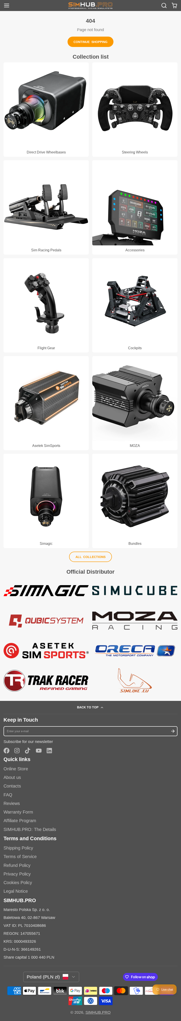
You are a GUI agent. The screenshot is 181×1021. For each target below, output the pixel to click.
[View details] (46, 590)
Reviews (12, 803)
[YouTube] (39, 751)
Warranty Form (18, 812)
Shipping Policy (18, 848)
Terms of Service (20, 856)
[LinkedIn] (49, 751)
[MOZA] (134, 403)
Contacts (12, 786)
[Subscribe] (172, 731)
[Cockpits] (134, 305)
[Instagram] (17, 751)
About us (12, 777)
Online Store (16, 768)
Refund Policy (17, 865)
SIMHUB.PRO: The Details (30, 829)
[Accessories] (134, 207)
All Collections (90, 557)
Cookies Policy (18, 882)
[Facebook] (6, 751)
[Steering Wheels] (134, 109)
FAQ (8, 794)
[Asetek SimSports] (46, 403)
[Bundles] (134, 501)
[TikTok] (28, 751)
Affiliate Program (20, 820)
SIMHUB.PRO (98, 1012)
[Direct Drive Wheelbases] (46, 109)
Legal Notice (16, 891)
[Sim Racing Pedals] (46, 207)
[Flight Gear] (46, 305)
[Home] (90, 5)
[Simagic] (46, 501)
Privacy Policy (17, 874)
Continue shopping (90, 42)
